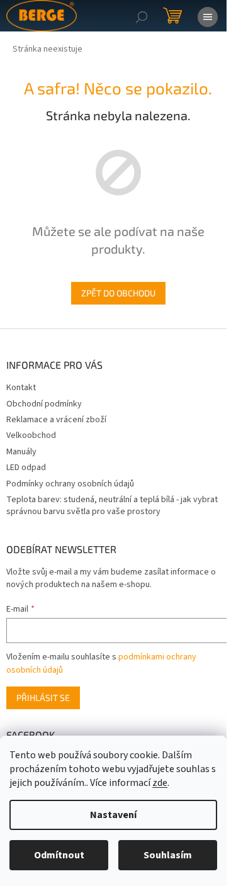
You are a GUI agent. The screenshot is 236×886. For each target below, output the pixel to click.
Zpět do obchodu (118, 293)
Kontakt (21, 387)
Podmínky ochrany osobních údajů (70, 484)
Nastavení (113, 815)
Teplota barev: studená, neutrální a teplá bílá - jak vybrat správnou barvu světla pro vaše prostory (112, 505)
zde (159, 783)
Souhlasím (167, 855)
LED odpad (26, 467)
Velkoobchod (31, 435)
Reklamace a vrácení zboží (56, 419)
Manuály (21, 452)
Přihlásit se (43, 697)
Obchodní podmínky (44, 404)
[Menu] (207, 15)
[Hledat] (141, 15)
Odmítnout (59, 855)
